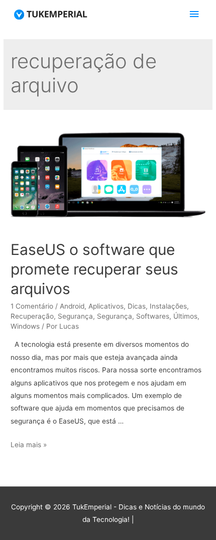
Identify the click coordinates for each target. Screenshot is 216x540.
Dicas (137, 306)
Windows (25, 326)
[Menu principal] (194, 14)
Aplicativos (106, 306)
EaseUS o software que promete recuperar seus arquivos (94, 269)
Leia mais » (29, 445)
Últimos (185, 316)
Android (72, 306)
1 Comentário (32, 306)
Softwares (152, 316)
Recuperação (32, 316)
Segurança (75, 316)
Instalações (168, 306)
